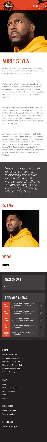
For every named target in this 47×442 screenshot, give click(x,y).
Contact (5, 398)
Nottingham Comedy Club (12, 365)
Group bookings (8, 391)
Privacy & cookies (9, 411)
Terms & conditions (9, 414)
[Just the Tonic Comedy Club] (8, 8)
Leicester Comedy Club (11, 362)
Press (4, 395)
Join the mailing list (9, 427)
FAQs (4, 384)
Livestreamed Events (10, 355)
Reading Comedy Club (11, 368)
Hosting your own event (11, 388)
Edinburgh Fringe (9, 372)
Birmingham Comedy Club (12, 358)
